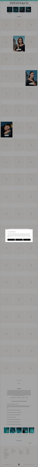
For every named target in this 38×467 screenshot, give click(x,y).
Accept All (27, 239)
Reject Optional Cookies (19, 239)
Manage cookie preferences (11, 239)
